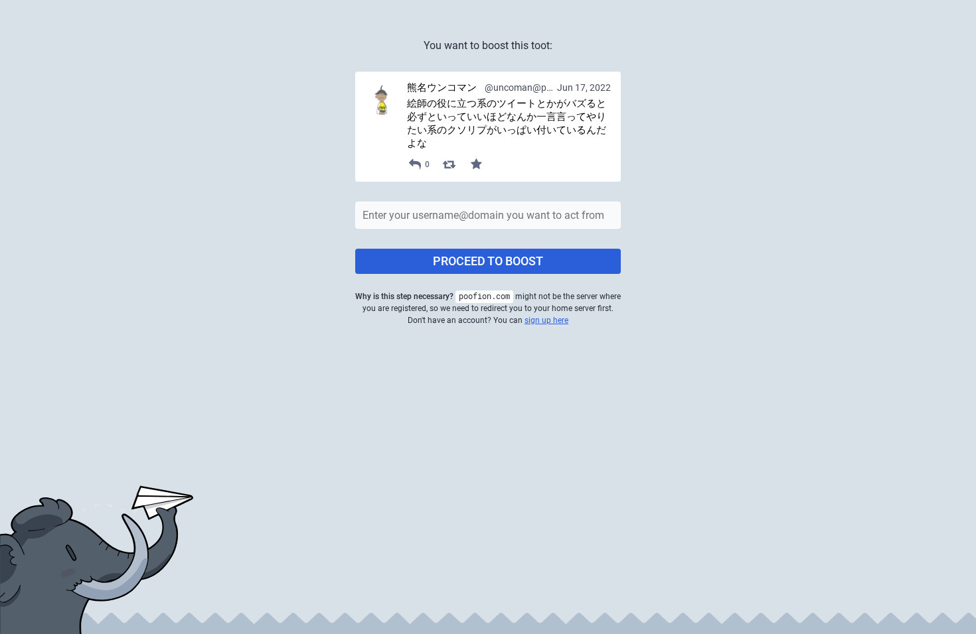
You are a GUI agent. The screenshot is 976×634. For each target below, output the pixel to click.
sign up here (546, 320)
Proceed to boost (488, 261)
